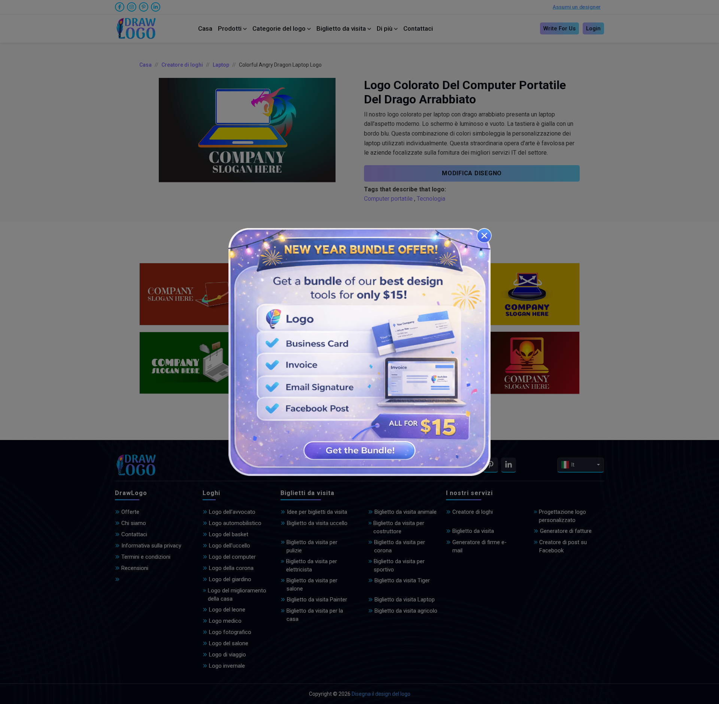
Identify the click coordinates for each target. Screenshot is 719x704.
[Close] (484, 235)
